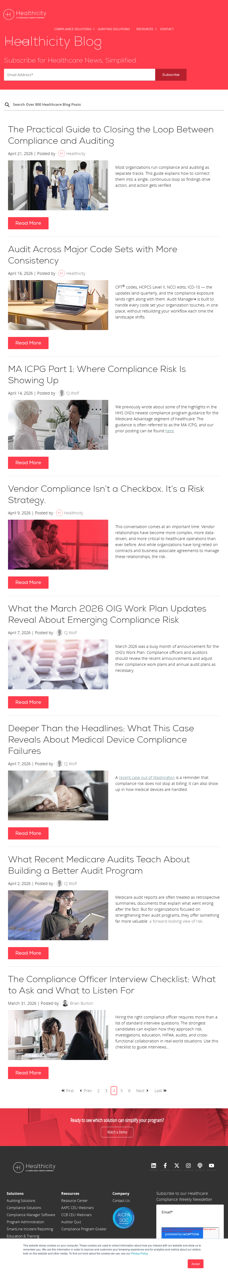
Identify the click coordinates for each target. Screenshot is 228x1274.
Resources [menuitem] (144, 29)
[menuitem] (31, 1193)
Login (24, 42)
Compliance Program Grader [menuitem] (84, 1229)
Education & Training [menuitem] (23, 1236)
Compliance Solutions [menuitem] (72, 29)
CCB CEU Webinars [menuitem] (76, 1214)
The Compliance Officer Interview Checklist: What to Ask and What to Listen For (112, 985)
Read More (28, 223)
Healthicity (75, 153)
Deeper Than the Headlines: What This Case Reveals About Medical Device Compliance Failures (101, 740)
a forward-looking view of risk (175, 921)
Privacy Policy (139, 1253)
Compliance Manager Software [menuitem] (31, 1214)
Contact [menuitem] (167, 29)
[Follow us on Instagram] (188, 1165)
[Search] (7, 105)
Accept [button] (195, 1264)
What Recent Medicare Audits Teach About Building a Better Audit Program (99, 865)
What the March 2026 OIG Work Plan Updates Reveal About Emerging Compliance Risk (107, 614)
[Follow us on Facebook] (165, 1165)
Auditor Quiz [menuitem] (71, 1221)
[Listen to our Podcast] (199, 1165)
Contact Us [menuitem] (121, 1200)
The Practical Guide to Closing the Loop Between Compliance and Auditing (111, 135)
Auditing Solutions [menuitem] (114, 29)
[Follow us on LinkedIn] (153, 1165)
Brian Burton (81, 1003)
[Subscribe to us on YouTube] (211, 1165)
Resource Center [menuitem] (74, 1200)
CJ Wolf (72, 393)
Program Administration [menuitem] (25, 1221)
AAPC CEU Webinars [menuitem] (77, 1207)
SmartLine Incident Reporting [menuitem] (30, 1229)
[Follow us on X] (176, 1165)
